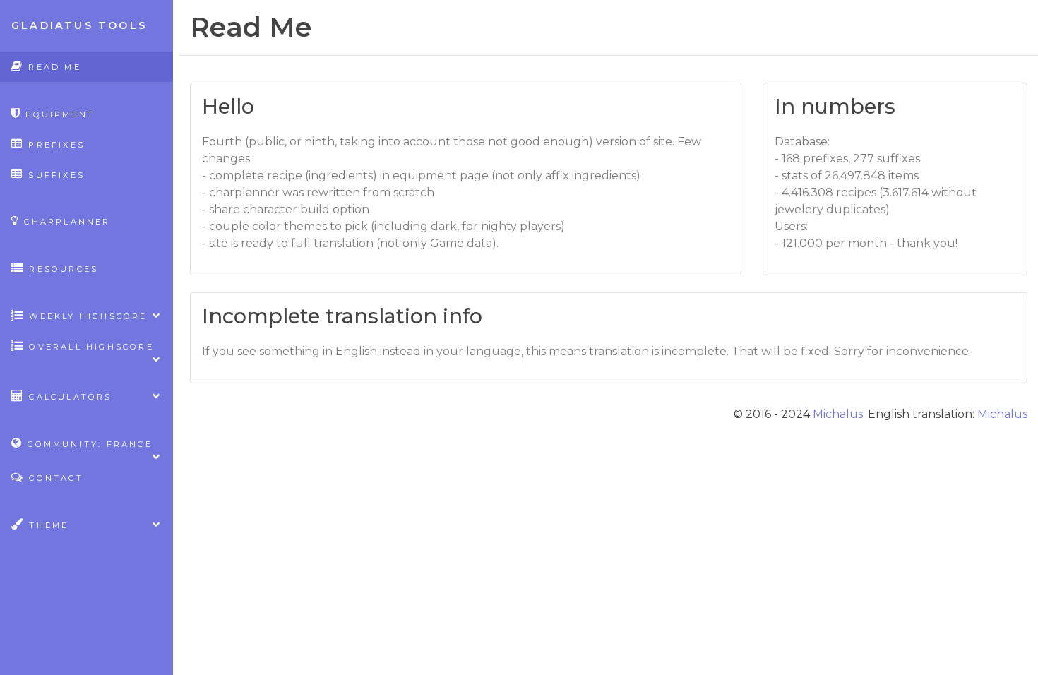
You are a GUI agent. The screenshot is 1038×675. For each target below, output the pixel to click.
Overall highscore (89, 347)
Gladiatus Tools (79, 25)
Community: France (88, 444)
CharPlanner (65, 222)
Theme (46, 525)
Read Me (52, 67)
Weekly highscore (86, 316)
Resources (61, 269)
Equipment (58, 114)
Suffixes (54, 175)
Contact (54, 478)
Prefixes (54, 145)
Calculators (68, 397)
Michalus (838, 414)
